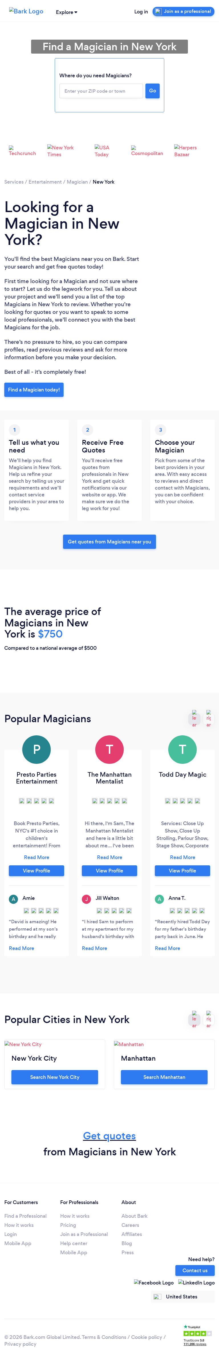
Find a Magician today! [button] (34, 389)
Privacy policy (20, 1344)
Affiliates (131, 1234)
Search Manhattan (164, 1077)
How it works (19, 1225)
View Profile (36, 870)
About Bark (134, 1216)
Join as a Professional (84, 1234)
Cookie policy (146, 1337)
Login (10, 1234)
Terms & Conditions (104, 1337)
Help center (73, 1243)
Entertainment (45, 181)
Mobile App (17, 1243)
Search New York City (55, 1077)
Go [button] (152, 90)
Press (127, 1252)
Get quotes (109, 1136)
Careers (130, 1225)
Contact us (195, 1270)
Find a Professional (25, 1216)
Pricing (68, 1225)
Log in (141, 11)
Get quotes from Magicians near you (109, 541)
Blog (126, 1243)
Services (14, 181)
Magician (77, 181)
